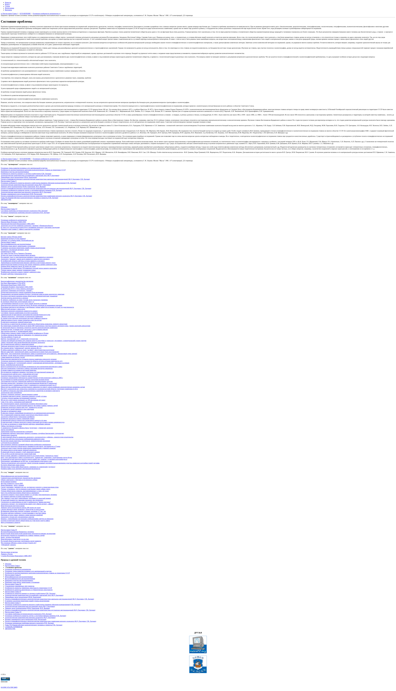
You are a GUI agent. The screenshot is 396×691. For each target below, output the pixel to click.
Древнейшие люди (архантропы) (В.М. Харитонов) (19, 177)
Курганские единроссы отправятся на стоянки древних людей (23, 535)
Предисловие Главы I (8, 242)
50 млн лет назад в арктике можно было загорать (18, 255)
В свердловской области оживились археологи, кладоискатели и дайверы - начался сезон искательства (37, 437)
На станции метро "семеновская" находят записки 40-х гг (21, 348)
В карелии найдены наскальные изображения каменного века (22, 439)
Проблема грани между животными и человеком (18, 246)
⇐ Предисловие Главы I (9, 159)
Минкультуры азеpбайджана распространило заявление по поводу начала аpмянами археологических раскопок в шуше (43, 387)
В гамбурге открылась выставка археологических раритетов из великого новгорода (30, 391)
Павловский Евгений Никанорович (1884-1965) (18, 224)
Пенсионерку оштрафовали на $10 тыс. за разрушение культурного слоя (26, 461)
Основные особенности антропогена (14, 220)
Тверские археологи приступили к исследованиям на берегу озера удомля (27, 346)
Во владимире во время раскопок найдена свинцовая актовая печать (25, 379)
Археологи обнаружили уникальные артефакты (18, 417)
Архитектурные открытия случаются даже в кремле (19, 376)
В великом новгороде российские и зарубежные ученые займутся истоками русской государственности (37, 307)
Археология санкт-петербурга (11, 392)
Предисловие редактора (9, 552)
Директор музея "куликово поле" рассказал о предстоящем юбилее (24, 329)
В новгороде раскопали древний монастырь (16, 322)
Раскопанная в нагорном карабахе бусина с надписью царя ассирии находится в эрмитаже (32, 294)
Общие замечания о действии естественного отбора (19, 480)
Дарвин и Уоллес (7, 554)
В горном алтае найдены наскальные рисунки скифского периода (24, 318)
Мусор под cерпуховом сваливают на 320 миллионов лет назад (23, 400)
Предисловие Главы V (9, 181)
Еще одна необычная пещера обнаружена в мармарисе (20, 493)
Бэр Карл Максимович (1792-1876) (13, 283)
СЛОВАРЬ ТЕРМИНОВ (13, 627)
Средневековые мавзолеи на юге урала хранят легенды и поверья (24, 303)
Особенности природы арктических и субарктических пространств (28, 590)
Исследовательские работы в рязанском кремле (17, 344)
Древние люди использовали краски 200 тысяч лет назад (21, 507)
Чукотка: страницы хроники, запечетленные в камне (19, 394)
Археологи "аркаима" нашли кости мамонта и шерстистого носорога (25, 259)
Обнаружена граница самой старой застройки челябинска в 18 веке (24, 333)
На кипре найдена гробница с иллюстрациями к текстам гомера (23, 513)
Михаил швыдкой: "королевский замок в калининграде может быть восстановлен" (30, 352)
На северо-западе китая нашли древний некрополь (19, 450)
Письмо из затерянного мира (11, 411)
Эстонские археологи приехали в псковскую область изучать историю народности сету (32, 361)
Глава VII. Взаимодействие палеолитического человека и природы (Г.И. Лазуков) (29, 198)
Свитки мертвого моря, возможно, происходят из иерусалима (22, 509)
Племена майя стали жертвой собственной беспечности (20, 468)
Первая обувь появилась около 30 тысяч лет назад (18, 266)
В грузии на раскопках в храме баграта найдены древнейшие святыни (25, 424)
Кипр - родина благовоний (10, 537)
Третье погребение (7, 430)
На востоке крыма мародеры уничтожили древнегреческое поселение (25, 441)
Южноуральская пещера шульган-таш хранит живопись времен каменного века (29, 264)
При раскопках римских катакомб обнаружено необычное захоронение (26, 444)
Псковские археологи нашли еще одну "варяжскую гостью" (22, 407)
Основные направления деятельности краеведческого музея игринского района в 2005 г (32, 378)
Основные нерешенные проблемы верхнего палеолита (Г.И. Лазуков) (25, 212)
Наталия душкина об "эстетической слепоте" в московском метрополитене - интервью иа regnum (35, 363)
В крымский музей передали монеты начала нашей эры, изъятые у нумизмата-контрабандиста (34, 459)
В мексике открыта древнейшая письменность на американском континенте (28, 413)
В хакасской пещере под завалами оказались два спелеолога (22, 500)
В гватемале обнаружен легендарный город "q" (17, 302)
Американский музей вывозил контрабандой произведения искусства (25, 315)
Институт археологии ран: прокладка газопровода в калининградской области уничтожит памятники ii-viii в (39, 389)
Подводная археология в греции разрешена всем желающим (22, 292)
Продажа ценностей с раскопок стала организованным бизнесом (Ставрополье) (29, 383)
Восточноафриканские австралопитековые (16, 244)
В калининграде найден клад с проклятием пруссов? (19, 374)
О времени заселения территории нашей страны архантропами (23, 248)
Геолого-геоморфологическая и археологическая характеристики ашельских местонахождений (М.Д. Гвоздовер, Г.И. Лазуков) (45, 179)
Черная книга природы (9, 435)
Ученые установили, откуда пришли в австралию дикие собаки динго (25, 489)
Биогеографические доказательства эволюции (17, 281)
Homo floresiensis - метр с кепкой (12, 485)
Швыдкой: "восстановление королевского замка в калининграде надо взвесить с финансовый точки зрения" (39, 353)
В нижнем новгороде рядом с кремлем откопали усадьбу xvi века (24, 396)
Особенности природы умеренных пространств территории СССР (28, 588)
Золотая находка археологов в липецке (14, 298)
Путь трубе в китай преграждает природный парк (18, 454)
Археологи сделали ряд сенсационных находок (17, 517)
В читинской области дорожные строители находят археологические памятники (29, 327)
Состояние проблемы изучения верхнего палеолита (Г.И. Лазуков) (24, 211)
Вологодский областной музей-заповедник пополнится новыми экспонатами (28, 533)
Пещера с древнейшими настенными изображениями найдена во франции (27, 519)
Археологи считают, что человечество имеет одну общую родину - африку (27, 504)
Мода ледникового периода (10, 522)
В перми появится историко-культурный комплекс (18, 370)
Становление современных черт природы (19, 586)
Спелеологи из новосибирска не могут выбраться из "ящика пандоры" (26, 502)
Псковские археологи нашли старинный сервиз (17, 418)
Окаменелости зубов (8, 251)
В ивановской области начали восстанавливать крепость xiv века (24, 420)
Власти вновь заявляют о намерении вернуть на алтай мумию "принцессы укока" (29, 456)
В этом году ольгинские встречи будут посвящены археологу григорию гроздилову (30, 227)
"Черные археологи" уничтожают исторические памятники (22, 316)
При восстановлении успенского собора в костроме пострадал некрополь (27, 368)
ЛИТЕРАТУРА (6, 199)
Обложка (4, 207)
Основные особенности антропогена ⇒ (46, 159)
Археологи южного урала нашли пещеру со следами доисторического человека (29, 494)
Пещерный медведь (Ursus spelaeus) (13, 238)
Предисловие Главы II (13, 575)
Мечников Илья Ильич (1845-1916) (13, 285)
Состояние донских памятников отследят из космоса (19, 313)
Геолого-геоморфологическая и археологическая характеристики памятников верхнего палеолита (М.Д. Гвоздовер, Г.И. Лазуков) (46, 196)
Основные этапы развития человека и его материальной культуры (24, 168)
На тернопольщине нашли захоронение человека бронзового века (24, 404)
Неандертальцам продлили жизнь (13, 506)
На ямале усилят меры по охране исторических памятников (22, 355)
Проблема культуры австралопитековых (15, 172)
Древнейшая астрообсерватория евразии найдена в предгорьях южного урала (28, 263)
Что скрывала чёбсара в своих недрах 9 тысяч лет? (18, 543)
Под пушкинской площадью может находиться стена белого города (24, 415)
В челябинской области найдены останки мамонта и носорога (23, 261)
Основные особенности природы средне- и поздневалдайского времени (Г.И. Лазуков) (31, 190)
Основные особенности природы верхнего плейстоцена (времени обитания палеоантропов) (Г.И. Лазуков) (38, 183)
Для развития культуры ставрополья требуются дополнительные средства (27, 381)
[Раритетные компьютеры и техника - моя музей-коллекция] (198, 653)
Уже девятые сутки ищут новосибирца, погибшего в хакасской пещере (26, 498)
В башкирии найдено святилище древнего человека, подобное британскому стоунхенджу (32, 433)
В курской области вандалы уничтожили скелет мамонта (21, 541)
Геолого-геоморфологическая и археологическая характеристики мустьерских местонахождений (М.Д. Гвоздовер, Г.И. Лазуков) (46, 188)
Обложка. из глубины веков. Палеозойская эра (17, 240)
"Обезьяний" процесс (8, 545)
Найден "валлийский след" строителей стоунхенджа (19, 339)
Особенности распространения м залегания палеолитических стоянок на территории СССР (33, 170)
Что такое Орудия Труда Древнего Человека (16, 253)
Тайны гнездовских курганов (11, 426)
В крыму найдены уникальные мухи (14, 274)
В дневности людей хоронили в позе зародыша (17, 409)
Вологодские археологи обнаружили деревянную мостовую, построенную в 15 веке (30, 446)
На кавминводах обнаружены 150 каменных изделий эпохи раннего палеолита (29, 268)
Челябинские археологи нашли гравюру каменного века (21, 272)
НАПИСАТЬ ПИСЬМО (9, 687)
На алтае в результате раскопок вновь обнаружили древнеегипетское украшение (29, 296)
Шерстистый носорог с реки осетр (13, 309)
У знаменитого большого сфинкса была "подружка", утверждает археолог (27, 428)
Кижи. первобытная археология (12, 365)
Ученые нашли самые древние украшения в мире (18, 270)
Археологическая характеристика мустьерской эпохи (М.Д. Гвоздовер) (26, 185)
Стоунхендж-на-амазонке (10, 443)
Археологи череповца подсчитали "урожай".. (17, 290)
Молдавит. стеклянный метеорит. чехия (15, 250)
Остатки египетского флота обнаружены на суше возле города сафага (25, 520)
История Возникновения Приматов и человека (17, 532)
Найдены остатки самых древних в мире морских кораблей (22, 515)
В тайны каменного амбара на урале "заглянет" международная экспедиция (27, 350)
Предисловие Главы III (13, 584)
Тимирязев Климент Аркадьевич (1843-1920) (17, 287)
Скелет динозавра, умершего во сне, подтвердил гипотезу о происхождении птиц (30, 487)
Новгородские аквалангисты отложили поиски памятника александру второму (29, 359)
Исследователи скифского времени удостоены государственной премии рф (27, 372)
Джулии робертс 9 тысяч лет (11, 337)
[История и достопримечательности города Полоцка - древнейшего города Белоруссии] (198, 672)
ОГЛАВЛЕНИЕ (25, 159)
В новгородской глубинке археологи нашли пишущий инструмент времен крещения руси (32, 422)
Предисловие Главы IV (9, 530)
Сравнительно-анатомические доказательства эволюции (21, 478)
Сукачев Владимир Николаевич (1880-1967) (16, 556)
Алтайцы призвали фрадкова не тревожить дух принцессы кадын (24, 335)
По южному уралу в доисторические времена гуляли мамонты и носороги (27, 257)
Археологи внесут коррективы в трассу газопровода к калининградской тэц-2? (29, 385)
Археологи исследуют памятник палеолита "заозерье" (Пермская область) (27, 225)
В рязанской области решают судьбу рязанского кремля (20, 452)
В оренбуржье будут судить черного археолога (17, 289)
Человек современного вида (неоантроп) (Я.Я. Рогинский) (21, 194)
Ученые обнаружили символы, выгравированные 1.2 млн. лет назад (25, 491)
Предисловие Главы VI (9, 209)
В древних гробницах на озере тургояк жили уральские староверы (24, 300)
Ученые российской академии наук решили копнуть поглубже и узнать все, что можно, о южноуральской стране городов (43, 340)
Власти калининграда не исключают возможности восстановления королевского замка (31, 366)
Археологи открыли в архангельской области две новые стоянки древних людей (29, 405)
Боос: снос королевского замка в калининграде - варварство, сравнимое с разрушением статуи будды (36, 457)
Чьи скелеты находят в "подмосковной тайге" (17, 331)
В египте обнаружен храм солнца (12, 465)
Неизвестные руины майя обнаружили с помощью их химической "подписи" (28, 467)
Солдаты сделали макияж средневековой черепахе (18, 398)
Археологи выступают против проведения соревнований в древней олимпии (28, 448)
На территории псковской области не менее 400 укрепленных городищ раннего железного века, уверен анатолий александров (45, 326)
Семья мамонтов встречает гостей (13, 357)
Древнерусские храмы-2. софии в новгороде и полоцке (20, 229)
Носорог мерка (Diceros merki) (11, 237)
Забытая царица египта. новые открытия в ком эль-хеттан (21, 320)
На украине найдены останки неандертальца (16, 496)
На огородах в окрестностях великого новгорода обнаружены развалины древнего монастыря (34, 324)
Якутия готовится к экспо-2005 (12, 483)
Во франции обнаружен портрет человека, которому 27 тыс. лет (23, 511)
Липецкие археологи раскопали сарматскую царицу (19, 311)
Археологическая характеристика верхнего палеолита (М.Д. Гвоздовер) (26, 192)
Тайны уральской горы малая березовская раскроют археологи (23, 342)
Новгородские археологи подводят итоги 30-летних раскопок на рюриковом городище (31, 305)
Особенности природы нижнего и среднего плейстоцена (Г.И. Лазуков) (26, 174)
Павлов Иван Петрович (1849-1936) (13, 222)
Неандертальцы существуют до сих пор (15, 539)
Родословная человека (8, 481)
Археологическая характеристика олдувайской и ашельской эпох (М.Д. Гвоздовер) (30, 175)
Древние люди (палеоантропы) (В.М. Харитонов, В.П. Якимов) (23, 186)
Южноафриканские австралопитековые (15, 476)
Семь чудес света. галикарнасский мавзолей (16, 402)
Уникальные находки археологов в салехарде (17, 431)
